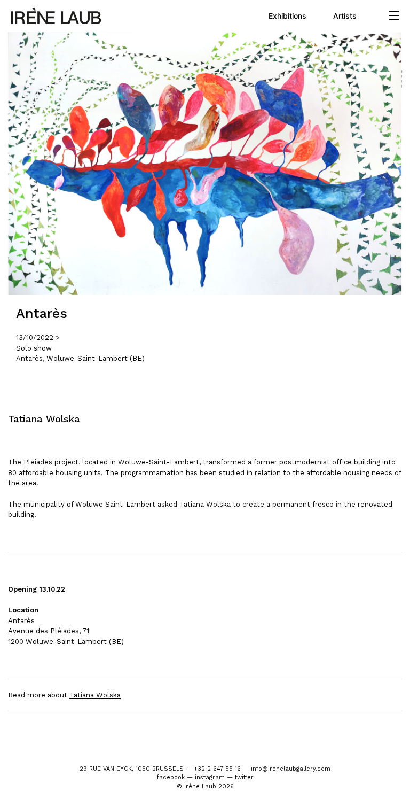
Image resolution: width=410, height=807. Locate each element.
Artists (345, 15)
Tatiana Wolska (95, 695)
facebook (171, 777)
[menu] (394, 16)
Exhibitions (287, 15)
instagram (210, 777)
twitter (244, 777)
